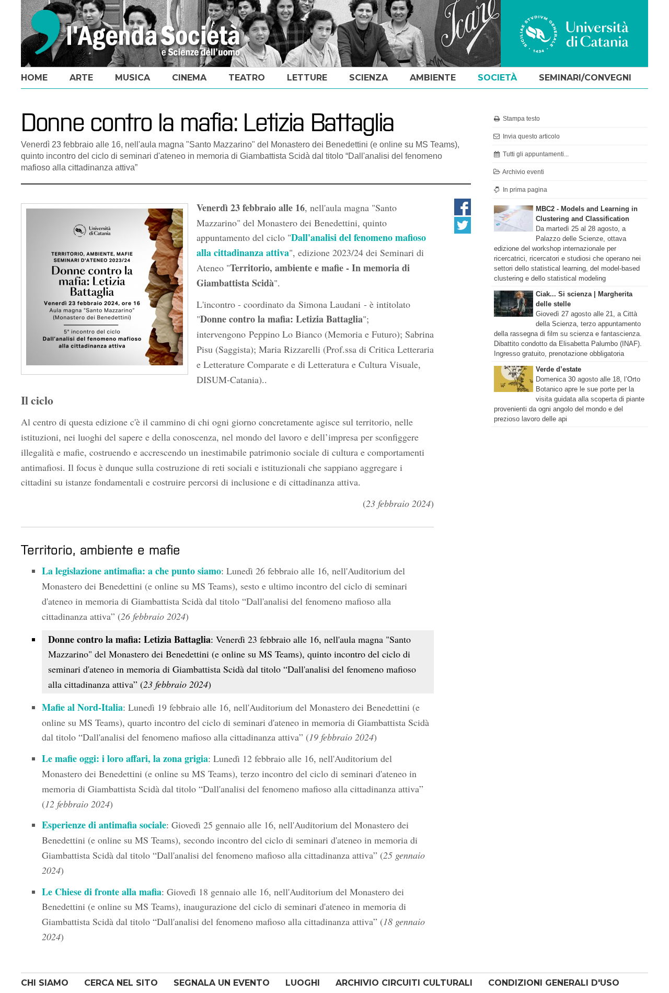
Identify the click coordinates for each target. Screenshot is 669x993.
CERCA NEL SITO (121, 983)
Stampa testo (520, 118)
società (497, 78)
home (34, 78)
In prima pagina (524, 189)
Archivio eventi (522, 172)
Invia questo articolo (530, 136)
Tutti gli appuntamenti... (535, 154)
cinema (189, 78)
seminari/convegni (585, 78)
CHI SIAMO (44, 983)
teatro (246, 78)
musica (132, 78)
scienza (368, 78)
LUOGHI (302, 983)
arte (81, 78)
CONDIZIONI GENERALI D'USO (553, 983)
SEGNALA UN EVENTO (222, 983)
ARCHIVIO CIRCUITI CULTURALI (404, 983)
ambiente (433, 78)
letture (307, 78)
